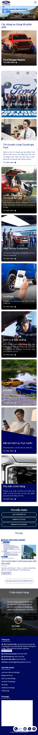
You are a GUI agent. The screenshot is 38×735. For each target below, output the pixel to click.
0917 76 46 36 (19, 656)
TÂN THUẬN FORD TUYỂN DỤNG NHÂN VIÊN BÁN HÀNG (18, 562)
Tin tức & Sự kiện (12, 198)
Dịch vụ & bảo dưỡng (8, 678)
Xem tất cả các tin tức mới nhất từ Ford (19, 581)
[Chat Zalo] (20, 729)
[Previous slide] (5, 48)
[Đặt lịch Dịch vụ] (29, 729)
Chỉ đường (7, 650)
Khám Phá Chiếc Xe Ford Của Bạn (16, 389)
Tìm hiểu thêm (8, 114)
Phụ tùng (4, 685)
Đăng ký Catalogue (19, 524)
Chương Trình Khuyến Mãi (17, 104)
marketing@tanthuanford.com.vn (19, 662)
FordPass (8, 296)
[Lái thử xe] (25, 729)
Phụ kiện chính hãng (14, 486)
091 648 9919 (22, 654)
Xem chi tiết (6, 573)
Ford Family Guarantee (15, 248)
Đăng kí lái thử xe (7, 675)
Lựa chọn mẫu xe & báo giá (10, 672)
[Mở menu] (35, 2)
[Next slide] (33, 48)
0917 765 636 (21, 659)
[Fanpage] (34, 729)
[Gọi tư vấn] (16, 729)
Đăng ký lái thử (19, 519)
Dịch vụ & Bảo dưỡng (14, 339)
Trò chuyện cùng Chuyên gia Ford (18, 146)
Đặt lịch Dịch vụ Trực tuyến (17, 443)
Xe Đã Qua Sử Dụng (7, 688)
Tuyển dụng (5, 691)
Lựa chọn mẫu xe (19, 514)
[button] (35, 557)
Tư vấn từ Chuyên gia (8, 681)
